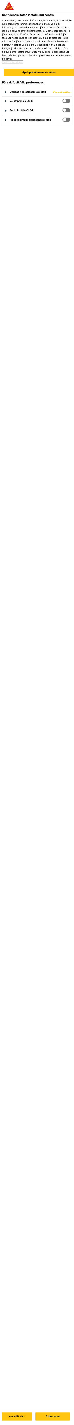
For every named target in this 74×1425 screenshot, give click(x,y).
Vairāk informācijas (12, 62)
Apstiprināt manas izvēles (39, 72)
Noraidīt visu (16, 1416)
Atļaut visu (53, 1416)
